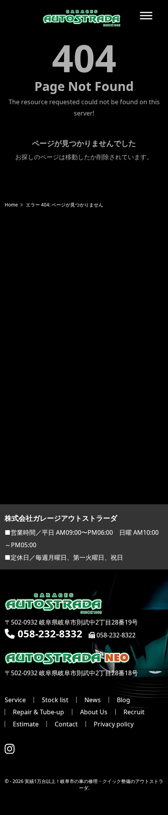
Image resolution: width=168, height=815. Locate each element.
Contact (66, 724)
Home (11, 205)
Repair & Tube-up (38, 712)
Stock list (55, 700)
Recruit (134, 712)
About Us (93, 712)
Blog (123, 700)
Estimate (26, 724)
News (92, 700)
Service (15, 700)
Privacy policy (114, 724)
